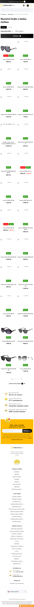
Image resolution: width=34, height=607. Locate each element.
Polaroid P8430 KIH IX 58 (8, 341)
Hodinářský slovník (16, 554)
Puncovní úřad (17, 556)
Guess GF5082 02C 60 (25, 171)
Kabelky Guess (17, 521)
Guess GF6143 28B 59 (8, 313)
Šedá (3, 27)
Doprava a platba (17, 534)
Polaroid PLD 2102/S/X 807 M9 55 (8, 369)
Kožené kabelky (16, 516)
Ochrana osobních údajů (16, 531)
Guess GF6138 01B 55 (8, 87)
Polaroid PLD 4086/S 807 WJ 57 (25, 114)
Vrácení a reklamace (16, 536)
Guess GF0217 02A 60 (8, 59)
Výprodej (16, 487)
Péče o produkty (16, 549)
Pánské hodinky (16, 496)
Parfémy (16, 482)
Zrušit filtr (9, 27)
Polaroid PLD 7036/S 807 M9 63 (25, 87)
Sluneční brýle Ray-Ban (16, 511)
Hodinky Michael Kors (17, 504)
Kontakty (16, 544)
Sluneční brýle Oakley (17, 514)
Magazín (16, 559)
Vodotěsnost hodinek (17, 546)
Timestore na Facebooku (17, 583)
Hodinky (16, 472)
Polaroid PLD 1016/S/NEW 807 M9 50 (8, 172)
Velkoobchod (16, 564)
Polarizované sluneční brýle (16, 509)
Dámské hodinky (16, 499)
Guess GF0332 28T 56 (8, 228)
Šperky (17, 474)
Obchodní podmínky (16, 529)
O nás (16, 541)
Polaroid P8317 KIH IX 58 (26, 200)
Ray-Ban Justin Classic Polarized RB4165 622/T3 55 (8, 142)
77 (18, 379)
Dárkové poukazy (17, 489)
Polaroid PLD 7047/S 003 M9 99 (25, 285)
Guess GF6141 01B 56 (25, 369)
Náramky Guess (16, 506)
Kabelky (16, 479)
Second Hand (16, 484)
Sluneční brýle (11, 14)
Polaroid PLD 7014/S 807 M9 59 (8, 114)
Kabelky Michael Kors (17, 519)
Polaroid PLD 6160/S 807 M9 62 (25, 313)
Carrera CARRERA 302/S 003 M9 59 (25, 228)
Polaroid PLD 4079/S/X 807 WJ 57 (25, 142)
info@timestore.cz (18, 576)
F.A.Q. (16, 551)
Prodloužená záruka (16, 561)
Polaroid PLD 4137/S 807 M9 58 (8, 257)
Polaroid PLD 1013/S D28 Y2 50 (8, 284)
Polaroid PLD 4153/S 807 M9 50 (25, 341)
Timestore (4, 14)
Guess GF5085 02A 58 (8, 200)
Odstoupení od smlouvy (16, 539)
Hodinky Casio (17, 501)
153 (21, 379)
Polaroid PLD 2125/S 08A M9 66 (25, 257)
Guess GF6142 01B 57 (25, 59)
